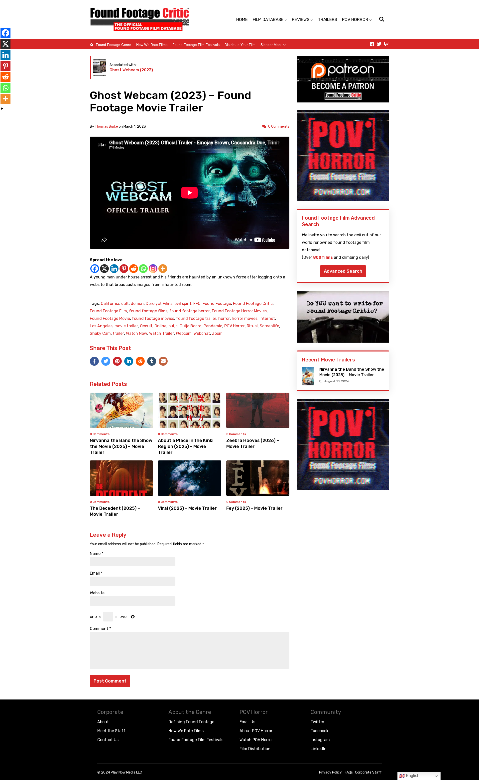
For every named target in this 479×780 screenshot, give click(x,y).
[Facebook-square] (372, 44)
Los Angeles (101, 326)
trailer (118, 334)
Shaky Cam (100, 334)
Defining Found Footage (191, 721)
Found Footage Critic (253, 304)
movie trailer (126, 326)
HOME (242, 19)
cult (125, 304)
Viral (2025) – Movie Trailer (187, 508)
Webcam (184, 334)
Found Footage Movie (110, 319)
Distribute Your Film (240, 45)
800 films (323, 257)
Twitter (317, 721)
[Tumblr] (151, 361)
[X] (104, 268)
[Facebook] (94, 268)
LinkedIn (319, 748)
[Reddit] (133, 268)
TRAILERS (327, 19)
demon (137, 304)
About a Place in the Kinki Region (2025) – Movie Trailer (186, 446)
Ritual (252, 326)
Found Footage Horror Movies (239, 311)
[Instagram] (153, 268)
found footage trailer (196, 319)
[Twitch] (386, 44)
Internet (267, 319)
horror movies (244, 319)
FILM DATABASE (268, 19)
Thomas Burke (106, 126)
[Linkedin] (114, 268)
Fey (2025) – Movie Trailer (254, 508)
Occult (146, 326)
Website (97, 593)
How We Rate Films (151, 45)
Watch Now (136, 334)
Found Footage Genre (113, 45)
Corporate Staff (368, 772)
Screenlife (269, 326)
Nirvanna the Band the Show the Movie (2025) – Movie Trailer (121, 446)
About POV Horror (256, 730)
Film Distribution (255, 748)
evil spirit (182, 304)
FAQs (349, 772)
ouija (173, 326)
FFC (197, 304)
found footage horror (189, 311)
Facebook (319, 730)
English (412, 776)
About (103, 721)
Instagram (320, 739)
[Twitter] (379, 44)
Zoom (217, 334)
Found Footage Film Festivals (196, 45)
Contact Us (108, 739)
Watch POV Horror (256, 739)
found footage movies (153, 319)
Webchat (202, 334)
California (110, 304)
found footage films (148, 311)
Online (160, 326)
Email (96, 573)
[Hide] (2, 109)
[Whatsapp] (143, 268)
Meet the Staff (111, 730)
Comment (100, 629)
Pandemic (213, 326)
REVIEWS (300, 19)
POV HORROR (355, 19)
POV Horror (234, 326)
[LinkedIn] (128, 361)
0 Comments (278, 126)
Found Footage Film (108, 311)
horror (224, 319)
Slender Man (270, 45)
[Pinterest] (124, 268)
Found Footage (217, 304)
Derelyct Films (159, 304)
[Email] (163, 361)
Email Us (247, 721)
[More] (162, 268)
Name (96, 554)
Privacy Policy (330, 772)
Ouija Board (191, 326)
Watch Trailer (161, 334)
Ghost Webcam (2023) (131, 70)
